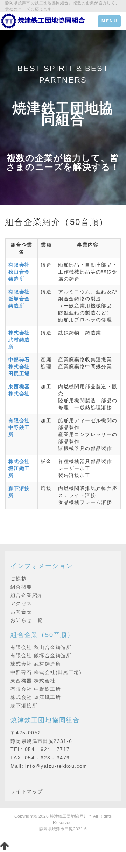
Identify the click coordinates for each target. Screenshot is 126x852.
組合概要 (21, 587)
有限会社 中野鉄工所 (35, 689)
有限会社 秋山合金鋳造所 (41, 647)
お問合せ (21, 612)
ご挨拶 (18, 578)
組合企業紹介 (26, 595)
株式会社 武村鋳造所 (35, 664)
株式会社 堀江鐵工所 (35, 697)
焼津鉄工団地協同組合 (71, 816)
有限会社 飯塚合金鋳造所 (41, 655)
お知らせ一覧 (26, 620)
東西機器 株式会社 (33, 680)
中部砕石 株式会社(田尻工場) (46, 672)
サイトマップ (26, 791)
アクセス (21, 603)
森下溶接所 (23, 705)
